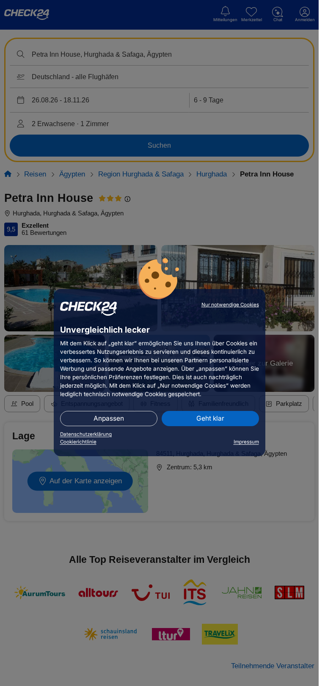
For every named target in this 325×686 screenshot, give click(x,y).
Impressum (246, 442)
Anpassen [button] (109, 418)
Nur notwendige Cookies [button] (230, 305)
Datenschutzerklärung (86, 434)
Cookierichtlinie (78, 442)
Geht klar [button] (210, 418)
